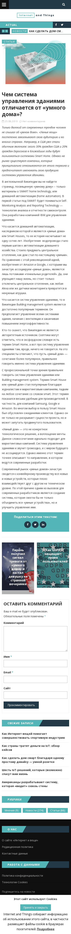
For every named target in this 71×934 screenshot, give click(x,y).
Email (8, 672)
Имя (8, 656)
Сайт (7, 688)
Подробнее (46, 929)
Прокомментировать (21, 705)
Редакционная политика (17, 847)
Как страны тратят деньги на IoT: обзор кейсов (31, 748)
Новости (20, 31)
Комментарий (14, 623)
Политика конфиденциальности (22, 875)
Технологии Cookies (15, 882)
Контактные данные (15, 853)
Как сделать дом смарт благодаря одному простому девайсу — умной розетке (33, 760)
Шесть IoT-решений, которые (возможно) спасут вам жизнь (32, 772)
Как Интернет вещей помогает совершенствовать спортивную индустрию (33, 735)
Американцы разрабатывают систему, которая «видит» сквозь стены (30, 784)
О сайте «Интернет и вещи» (20, 840)
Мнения (12, 810)
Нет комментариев (34, 121)
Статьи (9, 41)
